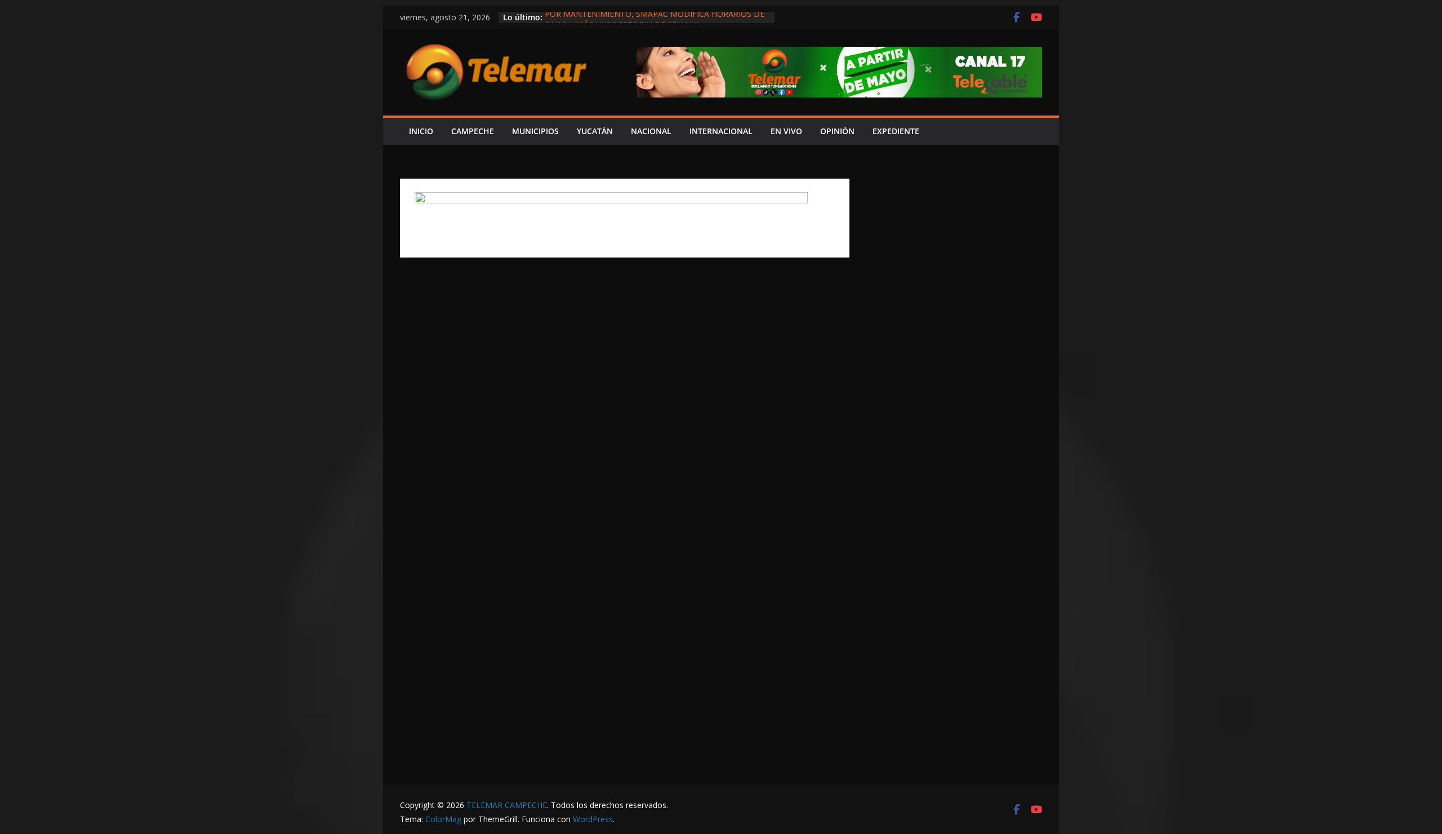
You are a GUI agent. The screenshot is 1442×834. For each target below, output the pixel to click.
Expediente (896, 131)
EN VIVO (786, 131)
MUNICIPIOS (535, 131)
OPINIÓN (837, 131)
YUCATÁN (595, 131)
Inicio (421, 131)
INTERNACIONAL (721, 131)
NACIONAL (651, 131)
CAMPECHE (472, 131)
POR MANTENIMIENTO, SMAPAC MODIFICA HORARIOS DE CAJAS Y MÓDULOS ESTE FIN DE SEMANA (654, 23)
